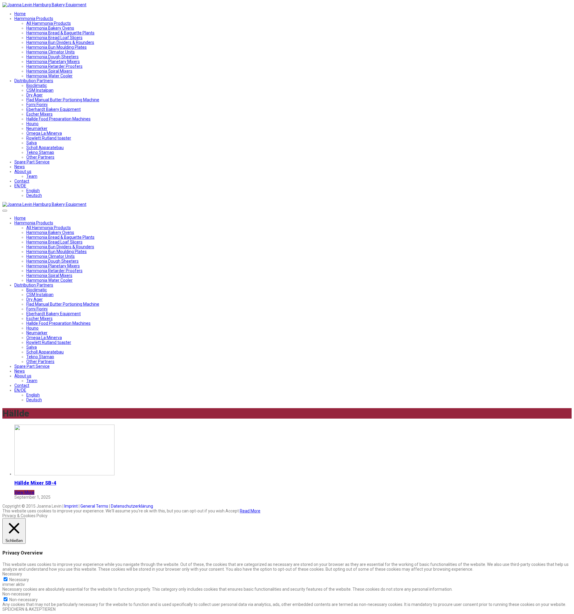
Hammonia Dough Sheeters (52, 56)
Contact (21, 181)
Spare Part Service (32, 162)
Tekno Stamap (40, 152)
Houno (32, 123)
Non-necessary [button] (16, 594)
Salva (31, 142)
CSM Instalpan (40, 90)
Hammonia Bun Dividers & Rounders (60, 42)
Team (31, 176)
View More (24, 492)
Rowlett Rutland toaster (48, 138)
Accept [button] (232, 511)
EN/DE (20, 185)
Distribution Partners (33, 80)
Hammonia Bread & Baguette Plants (60, 32)
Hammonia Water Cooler (49, 76)
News (19, 166)
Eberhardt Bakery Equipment (53, 109)
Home (20, 13)
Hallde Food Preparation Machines (58, 119)
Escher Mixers (39, 114)
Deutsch (34, 195)
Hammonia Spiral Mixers (49, 71)
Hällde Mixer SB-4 (35, 483)
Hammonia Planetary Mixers (53, 61)
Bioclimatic (36, 85)
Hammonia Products (33, 18)
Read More (250, 511)
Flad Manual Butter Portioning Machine (62, 99)
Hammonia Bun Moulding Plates (56, 47)
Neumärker (37, 128)
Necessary (19, 579)
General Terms (94, 506)
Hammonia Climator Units (50, 52)
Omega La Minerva (44, 133)
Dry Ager (34, 95)
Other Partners (40, 157)
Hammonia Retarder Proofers (54, 66)
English (33, 190)
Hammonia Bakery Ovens (50, 28)
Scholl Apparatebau (45, 147)
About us (22, 171)
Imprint (71, 506)
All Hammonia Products (48, 23)
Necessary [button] (12, 574)
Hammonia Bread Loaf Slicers (54, 37)
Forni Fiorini (37, 104)
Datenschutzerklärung (132, 506)
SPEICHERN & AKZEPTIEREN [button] (29, 609)
